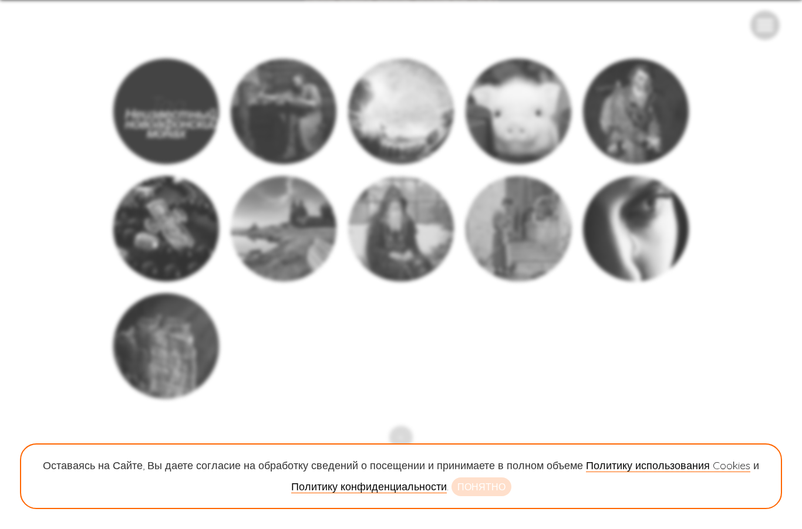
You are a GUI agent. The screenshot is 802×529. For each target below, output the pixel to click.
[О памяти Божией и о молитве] (283, 229)
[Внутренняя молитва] (636, 111)
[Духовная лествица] (166, 346)
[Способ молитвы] (283, 111)
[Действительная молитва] (518, 229)
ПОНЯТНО (481, 487)
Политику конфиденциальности (369, 486)
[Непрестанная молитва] (401, 229)
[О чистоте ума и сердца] (518, 111)
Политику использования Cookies (668, 465)
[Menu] (765, 25)
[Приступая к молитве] (636, 229)
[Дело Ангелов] (166, 229)
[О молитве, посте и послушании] (401, 111)
